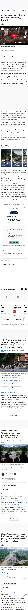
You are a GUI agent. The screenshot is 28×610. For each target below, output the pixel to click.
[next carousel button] (25, 37)
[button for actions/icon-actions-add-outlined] (15, 474)
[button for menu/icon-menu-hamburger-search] (25, 10)
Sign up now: (4, 23)
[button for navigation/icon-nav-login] (22, 10)
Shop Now (6, 319)
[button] (22, 10)
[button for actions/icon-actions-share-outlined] (24, 50)
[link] (9, 10)
